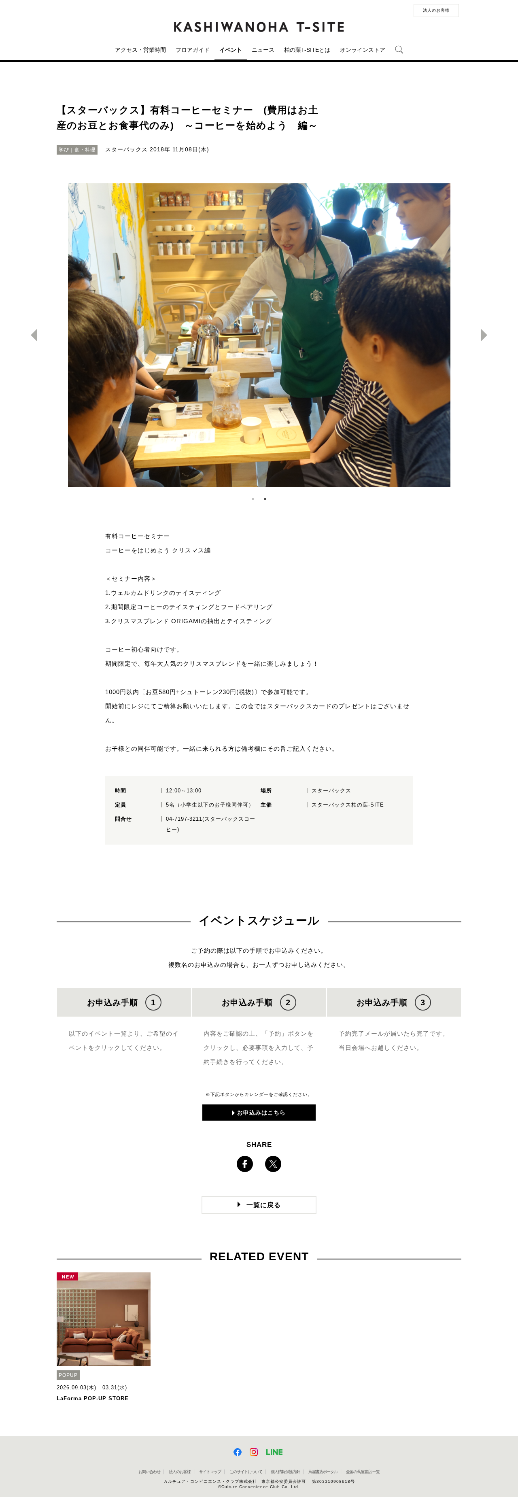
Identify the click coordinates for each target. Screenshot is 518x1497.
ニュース (263, 50)
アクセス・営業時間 (140, 50)
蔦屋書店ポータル (323, 1471)
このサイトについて (245, 1471)
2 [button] (265, 499)
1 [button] (253, 499)
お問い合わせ (149, 1471)
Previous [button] (30, 335)
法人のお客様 (436, 10)
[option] (259, 335)
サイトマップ (210, 1471)
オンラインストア (362, 50)
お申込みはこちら (261, 1112)
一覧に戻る (263, 1205)
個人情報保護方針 (285, 1471)
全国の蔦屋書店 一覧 (363, 1471)
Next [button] (487, 335)
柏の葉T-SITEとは (307, 50)
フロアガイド (193, 50)
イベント (230, 50)
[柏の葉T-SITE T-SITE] (259, 27)
